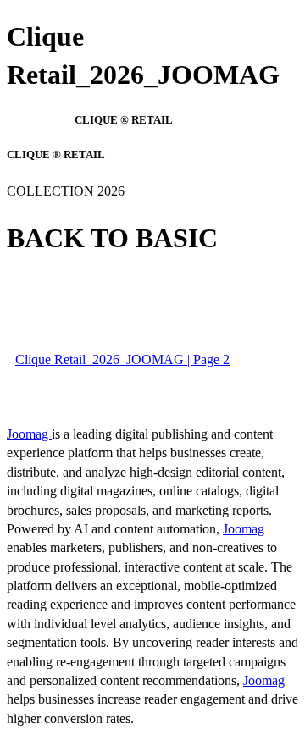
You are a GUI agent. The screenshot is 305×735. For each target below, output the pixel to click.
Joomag (29, 434)
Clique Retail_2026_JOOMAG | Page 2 (122, 359)
